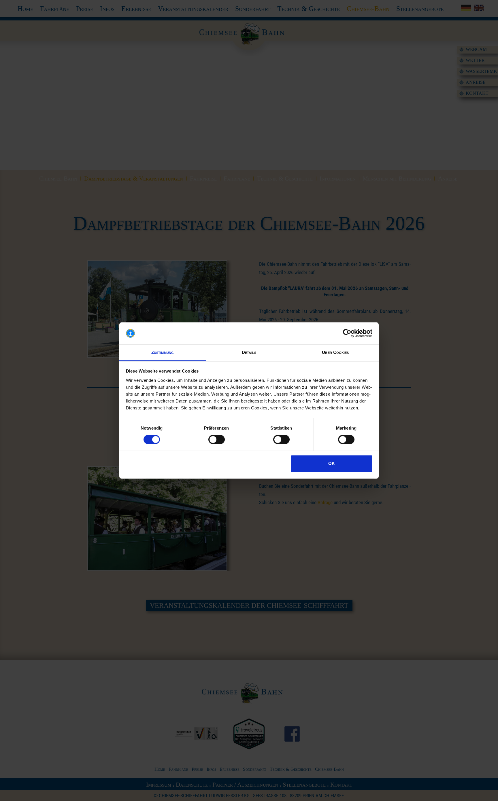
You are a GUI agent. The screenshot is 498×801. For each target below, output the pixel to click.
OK (331, 463)
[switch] (216, 439)
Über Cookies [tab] (335, 352)
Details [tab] (249, 352)
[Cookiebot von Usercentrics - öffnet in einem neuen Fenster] (347, 333)
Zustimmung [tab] (162, 352)
